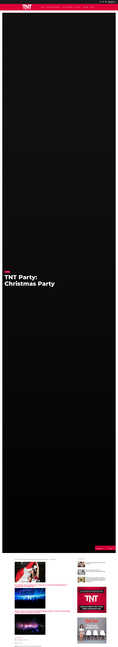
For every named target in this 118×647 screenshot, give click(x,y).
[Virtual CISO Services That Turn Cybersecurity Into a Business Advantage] (81, 572)
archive (7, 271)
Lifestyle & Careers (67, 7)
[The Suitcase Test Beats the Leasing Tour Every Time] (81, 564)
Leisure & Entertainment (53, 7)
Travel (42, 7)
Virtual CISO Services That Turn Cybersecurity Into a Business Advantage (95, 570)
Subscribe (85, 7)
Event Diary (78, 7)
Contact (92, 7)
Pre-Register (19, 585)
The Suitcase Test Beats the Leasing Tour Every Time (95, 563)
